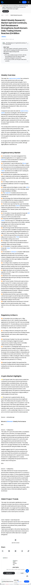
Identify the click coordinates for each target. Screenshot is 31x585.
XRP (27, 188)
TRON (17, 238)
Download (27, 581)
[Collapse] (27, 62)
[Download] (27, 571)
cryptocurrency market (14, 80)
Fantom (18, 207)
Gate (2, 15)
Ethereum (13, 253)
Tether (3, 172)
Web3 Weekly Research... (16, 15)
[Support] (27, 576)
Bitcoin (3, 161)
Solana (3, 222)
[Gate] (2, 2)
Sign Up (24, 2)
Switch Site (5, 11)
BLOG (7, 15)
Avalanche (7, 194)
